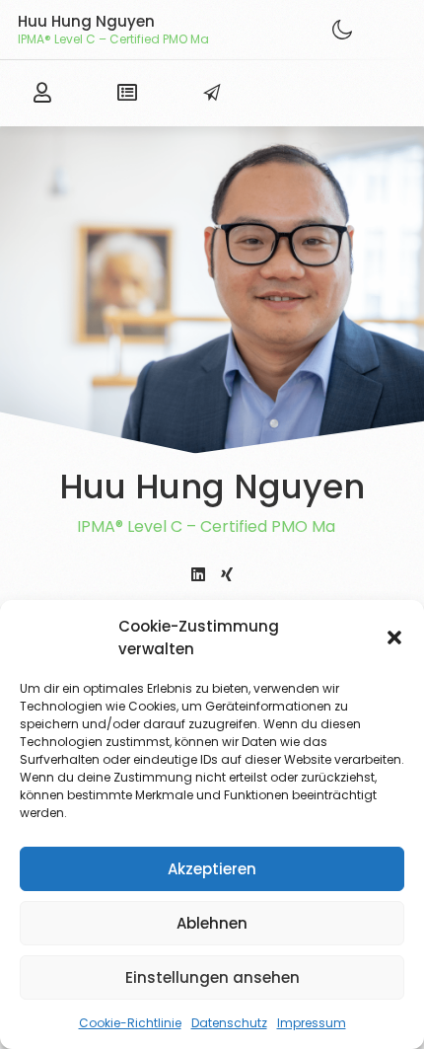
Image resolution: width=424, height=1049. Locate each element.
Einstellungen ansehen (212, 977)
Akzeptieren (212, 869)
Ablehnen (212, 923)
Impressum (311, 1022)
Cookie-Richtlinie (130, 1022)
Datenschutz (229, 1022)
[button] (394, 637)
